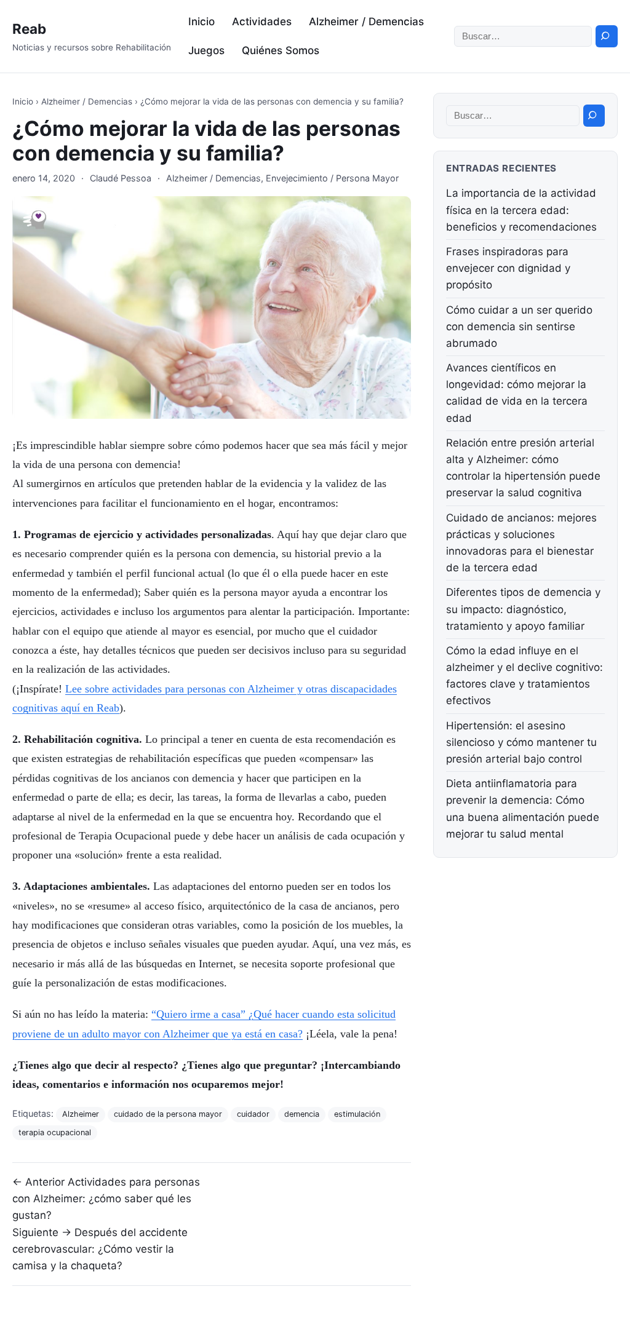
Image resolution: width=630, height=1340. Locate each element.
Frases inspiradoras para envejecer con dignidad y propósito (508, 268)
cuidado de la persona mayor (168, 1114)
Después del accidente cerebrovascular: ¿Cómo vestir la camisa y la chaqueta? (100, 1249)
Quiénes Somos (280, 50)
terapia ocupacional (54, 1132)
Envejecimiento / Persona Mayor (332, 178)
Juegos (206, 50)
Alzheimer (80, 1114)
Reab (29, 28)
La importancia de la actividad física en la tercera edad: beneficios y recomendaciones (521, 209)
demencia (301, 1114)
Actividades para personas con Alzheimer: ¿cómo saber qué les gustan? (106, 1198)
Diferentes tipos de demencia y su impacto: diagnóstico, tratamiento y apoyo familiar (523, 609)
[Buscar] (607, 36)
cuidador (253, 1114)
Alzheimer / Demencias (366, 21)
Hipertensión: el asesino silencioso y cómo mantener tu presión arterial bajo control (521, 742)
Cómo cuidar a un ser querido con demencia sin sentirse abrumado (519, 326)
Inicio (201, 21)
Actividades (262, 21)
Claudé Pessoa (120, 178)
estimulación (357, 1114)
